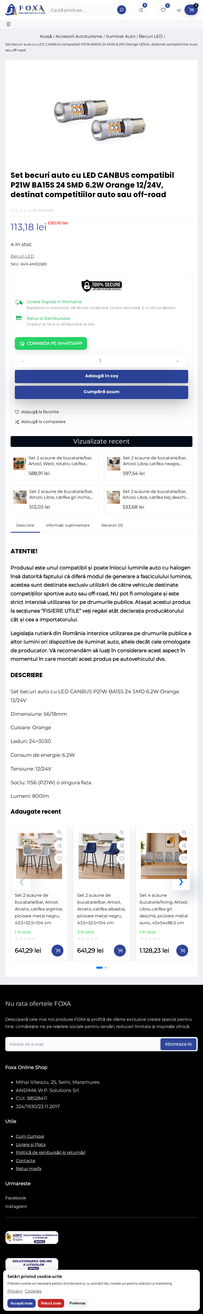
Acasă (46, 36)
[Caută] (121, 9)
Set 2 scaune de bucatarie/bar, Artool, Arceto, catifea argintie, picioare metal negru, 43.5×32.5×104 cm (39, 909)
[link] (39, 892)
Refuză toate (51, 1303)
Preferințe (77, 1303)
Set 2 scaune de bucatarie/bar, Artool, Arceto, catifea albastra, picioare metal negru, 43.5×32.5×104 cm (101, 909)
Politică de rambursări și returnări (50, 1152)
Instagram (16, 1206)
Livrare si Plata (30, 1144)
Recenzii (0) (112, 525)
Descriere (25, 525)
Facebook (15, 1197)
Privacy (14, 1291)
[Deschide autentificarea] (179, 10)
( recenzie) (43, 210)
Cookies (33, 1291)
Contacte (25, 1160)
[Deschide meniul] (8, 24)
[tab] (25, 526)
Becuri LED (151, 36)
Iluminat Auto (120, 36)
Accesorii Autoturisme (79, 36)
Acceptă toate (22, 1303)
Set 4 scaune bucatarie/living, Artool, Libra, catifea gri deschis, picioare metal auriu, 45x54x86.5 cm (164, 909)
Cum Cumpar (30, 1136)
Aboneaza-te (178, 1044)
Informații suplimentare (68, 525)
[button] (181, 881)
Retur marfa (28, 1168)
